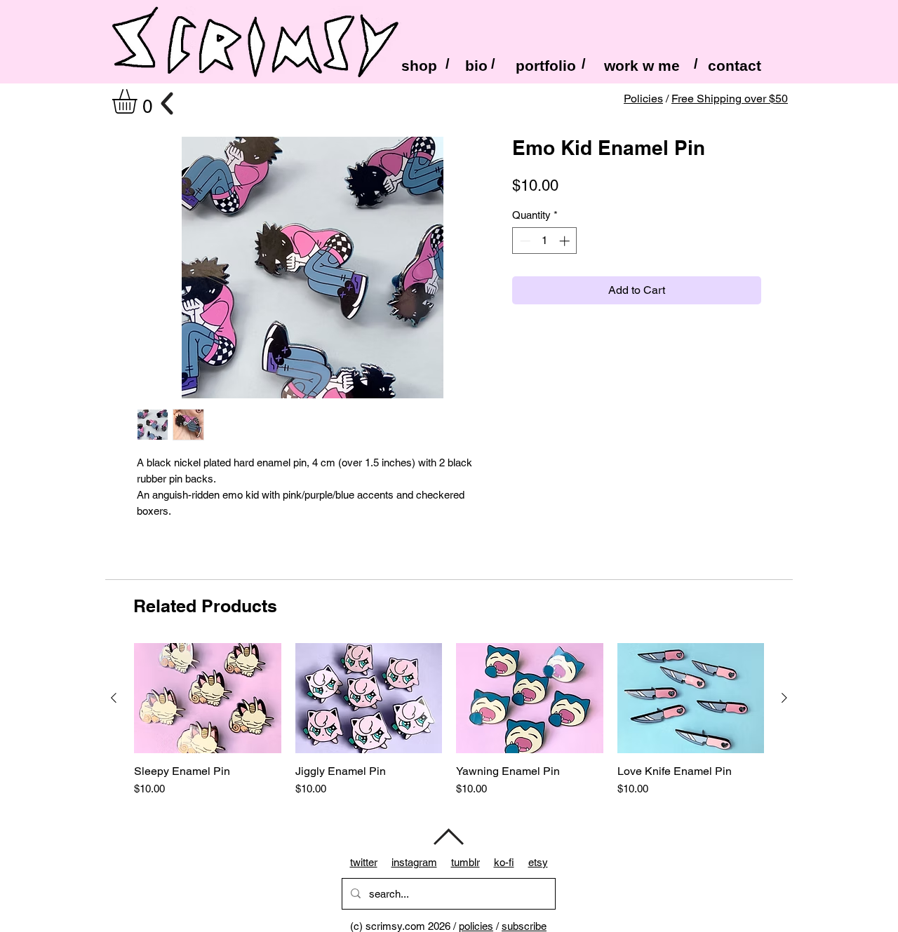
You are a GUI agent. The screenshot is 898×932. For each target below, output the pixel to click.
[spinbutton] (544, 241)
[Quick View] (207, 698)
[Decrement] (523, 241)
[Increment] (565, 241)
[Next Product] (784, 697)
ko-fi (504, 862)
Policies (643, 98)
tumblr (465, 862)
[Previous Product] (113, 697)
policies (476, 926)
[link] (139, 101)
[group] (449, 727)
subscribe (524, 926)
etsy (538, 862)
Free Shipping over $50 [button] (729, 98)
